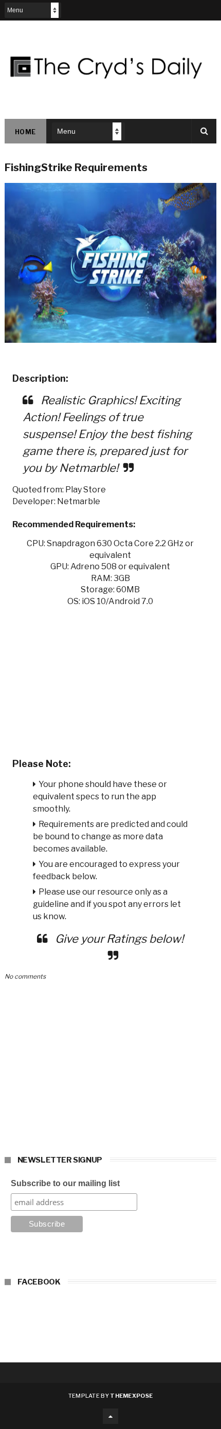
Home (25, 132)
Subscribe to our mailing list (65, 1183)
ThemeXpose (131, 1395)
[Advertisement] (110, 679)
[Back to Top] (110, 1416)
